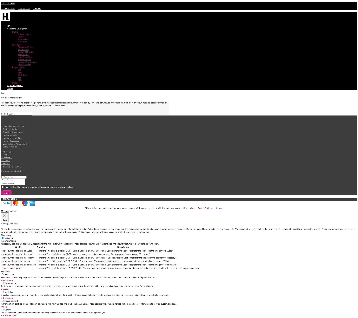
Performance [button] (7, 280)
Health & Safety (10, 135)
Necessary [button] (6, 234)
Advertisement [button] (7, 297)
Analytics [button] (5, 289)
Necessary (9, 237)
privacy (63, 186)
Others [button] (4, 306)
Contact (6, 157)
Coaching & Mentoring (13, 132)
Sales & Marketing (11, 147)
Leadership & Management (15, 144)
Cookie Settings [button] (205, 208)
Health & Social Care (12, 138)
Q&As (5, 160)
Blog (5, 154)
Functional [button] (5, 271)
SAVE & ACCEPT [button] (9, 315)
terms (52, 186)
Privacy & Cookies (11, 166)
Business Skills (10, 129)
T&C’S (6, 163)
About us (7, 152)
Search (4, 113)
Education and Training (13, 126)
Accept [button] (219, 208)
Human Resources (11, 141)
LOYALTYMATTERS (159, 203)
